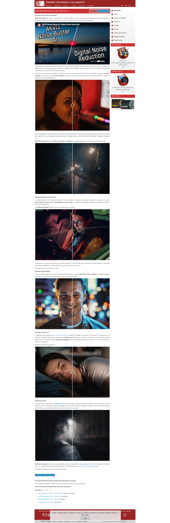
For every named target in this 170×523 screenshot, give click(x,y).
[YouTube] (49, 514)
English (43, 521)
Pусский (84, 521)
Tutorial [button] (73, 6)
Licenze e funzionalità (120, 18)
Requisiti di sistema (119, 37)
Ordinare (93, 11)
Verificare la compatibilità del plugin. (89, 466)
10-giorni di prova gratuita (45, 475)
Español (60, 521)
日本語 (79, 521)
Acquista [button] (65, 6)
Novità (115, 14)
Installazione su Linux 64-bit (46, 502)
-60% (122, 67)
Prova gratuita (103, 11)
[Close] (118, 513)
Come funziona (118, 40)
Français (48, 521)
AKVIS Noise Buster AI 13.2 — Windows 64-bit (51, 493)
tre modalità (106, 200)
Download (57, 6)
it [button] (132, 5)
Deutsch (54, 521)
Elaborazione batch (59, 404)
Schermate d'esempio (120, 33)
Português (67, 521)
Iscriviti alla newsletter (124, 511)
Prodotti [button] (48, 6)
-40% (122, 92)
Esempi (116, 29)
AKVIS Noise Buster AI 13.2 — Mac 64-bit (49, 496)
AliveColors (38, 466)
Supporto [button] (82, 6)
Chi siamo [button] (90, 6)
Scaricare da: (39, 490)
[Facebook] (43, 514)
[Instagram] (46, 514)
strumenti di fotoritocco (60, 335)
